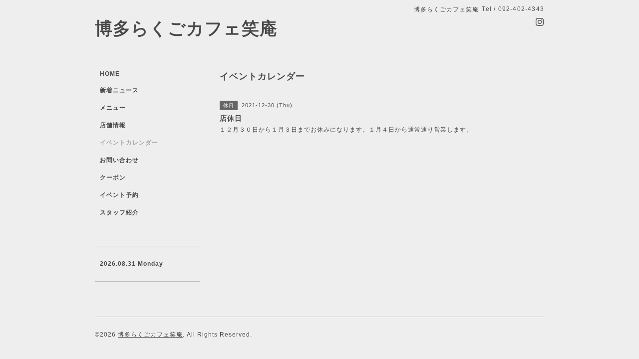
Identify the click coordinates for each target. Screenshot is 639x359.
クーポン (113, 177)
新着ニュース (119, 90)
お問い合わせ (119, 160)
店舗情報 (113, 125)
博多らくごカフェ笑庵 (186, 28)
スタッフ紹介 (119, 212)
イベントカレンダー (129, 142)
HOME (110, 73)
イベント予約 (119, 194)
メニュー (113, 107)
